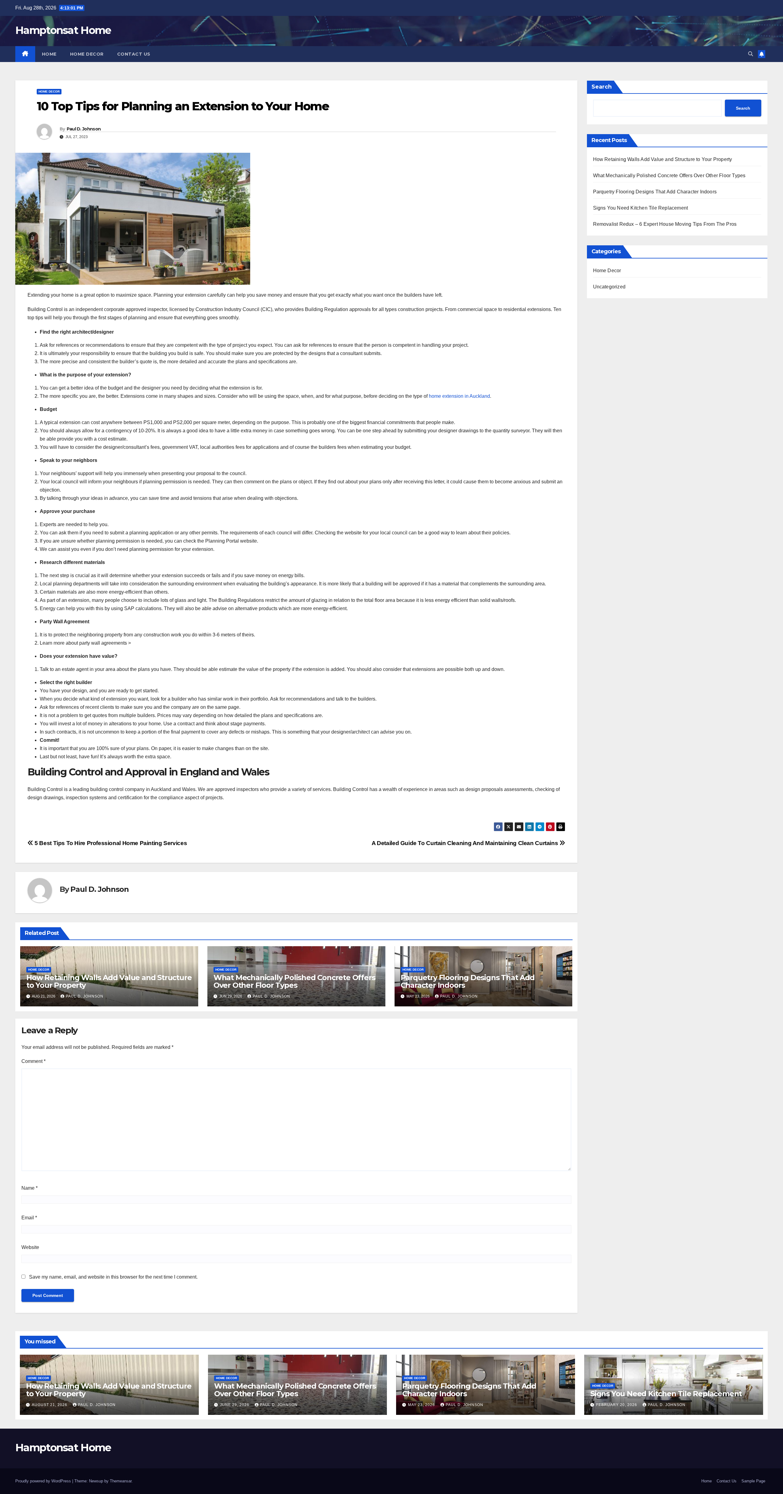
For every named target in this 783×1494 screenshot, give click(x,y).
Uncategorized (609, 286)
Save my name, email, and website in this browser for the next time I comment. (113, 1277)
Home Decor (87, 54)
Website (30, 1247)
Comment (33, 1061)
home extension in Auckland (459, 396)
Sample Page (753, 1481)
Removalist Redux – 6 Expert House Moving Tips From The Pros (665, 224)
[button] (750, 54)
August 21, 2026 (50, 1405)
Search (602, 86)
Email (29, 1217)
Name (29, 1188)
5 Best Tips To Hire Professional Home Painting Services (110, 843)
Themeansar (121, 1481)
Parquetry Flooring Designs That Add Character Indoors (468, 981)
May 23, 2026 (422, 1405)
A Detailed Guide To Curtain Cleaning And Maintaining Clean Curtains (465, 843)
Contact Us (133, 54)
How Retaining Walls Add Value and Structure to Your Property (108, 981)
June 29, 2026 (235, 1405)
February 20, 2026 (617, 1405)
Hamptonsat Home (63, 30)
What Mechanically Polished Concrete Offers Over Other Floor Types (294, 981)
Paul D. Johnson (84, 129)
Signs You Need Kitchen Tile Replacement (640, 208)
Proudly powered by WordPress (43, 1481)
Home (49, 54)
